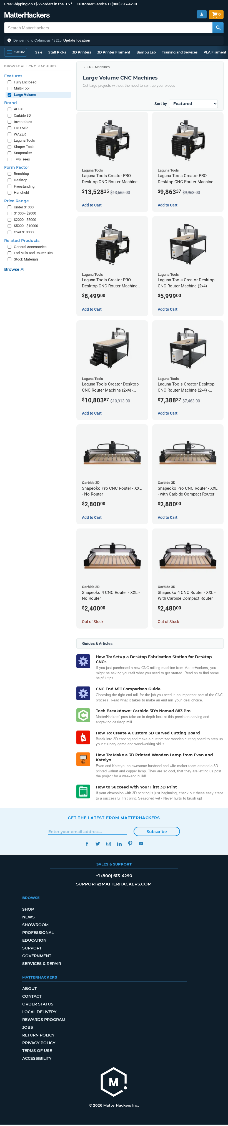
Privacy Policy (38, 1042)
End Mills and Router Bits (33, 253)
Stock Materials (26, 259)
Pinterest (130, 844)
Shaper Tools (24, 147)
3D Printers (81, 52)
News (28, 917)
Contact (31, 996)
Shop (28, 909)
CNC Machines (98, 67)
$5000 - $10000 (26, 226)
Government (36, 955)
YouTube (141, 844)
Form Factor (16, 167)
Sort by (160, 103)
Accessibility (36, 1058)
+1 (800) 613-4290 (122, 4)
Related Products (21, 240)
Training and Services (179, 52)
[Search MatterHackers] (218, 27)
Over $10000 (24, 232)
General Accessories (30, 247)
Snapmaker (23, 153)
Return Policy (38, 1035)
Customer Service (92, 4)
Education (34, 940)
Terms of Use (37, 1050)
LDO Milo (21, 128)
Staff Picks (57, 52)
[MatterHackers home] (27, 15)
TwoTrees (22, 159)
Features (13, 75)
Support (32, 948)
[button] (114, 40)
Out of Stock (92, 621)
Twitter (97, 844)
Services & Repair (41, 963)
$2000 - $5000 (25, 220)
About (29, 988)
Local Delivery (39, 1011)
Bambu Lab (146, 52)
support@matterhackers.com (114, 884)
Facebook (87, 844)
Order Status (37, 1004)
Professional (38, 932)
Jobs (27, 1027)
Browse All (15, 269)
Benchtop (21, 174)
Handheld (21, 192)
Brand (10, 102)
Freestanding (24, 186)
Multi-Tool (21, 88)
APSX (18, 109)
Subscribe (157, 831)
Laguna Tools (24, 140)
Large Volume (25, 95)
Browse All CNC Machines (30, 66)
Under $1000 (24, 207)
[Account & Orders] (202, 14)
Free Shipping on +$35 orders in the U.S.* (38, 4)
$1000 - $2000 (25, 213)
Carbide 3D (22, 115)
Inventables (23, 122)
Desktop (20, 180)
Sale (38, 52)
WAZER (20, 134)
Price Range (16, 200)
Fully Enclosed (25, 82)
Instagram (108, 844)
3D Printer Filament (113, 52)
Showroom (35, 924)
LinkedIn (119, 844)
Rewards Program (43, 1019)
